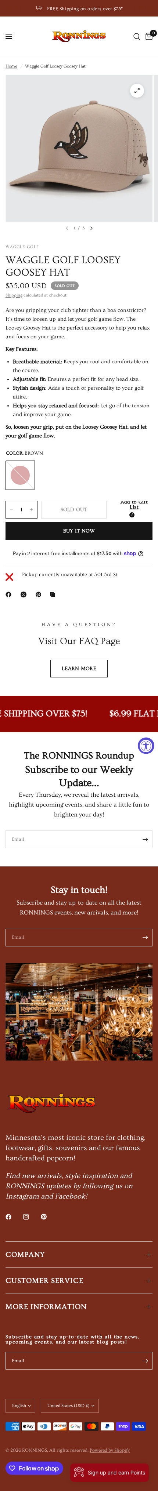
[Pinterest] (40, 594)
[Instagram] (31, 1217)
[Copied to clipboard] (54, 594)
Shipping (14, 295)
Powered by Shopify (110, 1450)
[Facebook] (10, 594)
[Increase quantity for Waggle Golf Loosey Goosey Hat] (31, 509)
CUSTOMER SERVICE (44, 1281)
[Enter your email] (145, 839)
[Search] (137, 37)
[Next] (91, 228)
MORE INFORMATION (46, 1307)
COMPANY (25, 1255)
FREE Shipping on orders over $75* (85, 8)
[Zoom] (137, 91)
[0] (147, 37)
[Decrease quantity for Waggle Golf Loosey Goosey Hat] (11, 509)
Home (11, 66)
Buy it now (79, 531)
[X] (25, 594)
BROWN (20, 475)
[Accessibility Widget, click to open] (146, 745)
